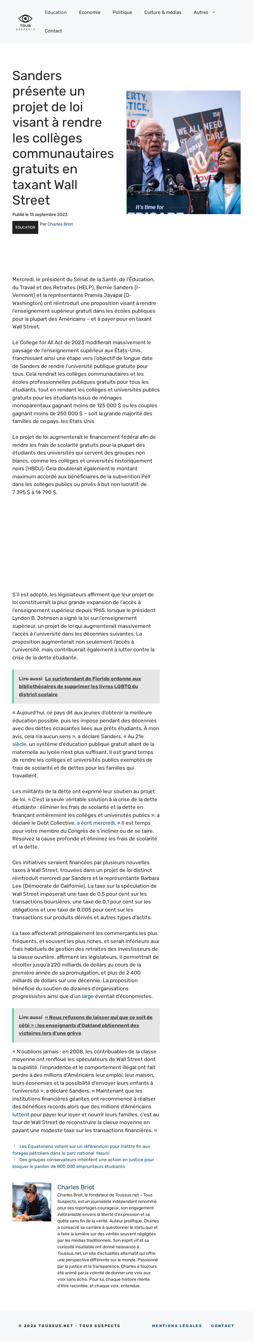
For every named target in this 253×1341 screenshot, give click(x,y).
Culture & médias (162, 12)
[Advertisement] (86, 547)
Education (56, 12)
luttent (20, 1114)
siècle (19, 744)
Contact (53, 31)
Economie (89, 12)
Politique (122, 12)
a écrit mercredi (96, 823)
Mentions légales (177, 1326)
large (88, 996)
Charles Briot (60, 224)
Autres (201, 12)
